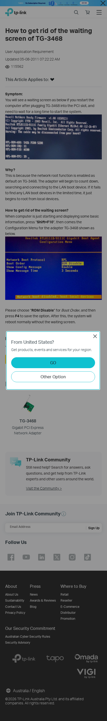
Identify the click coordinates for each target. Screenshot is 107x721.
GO (53, 362)
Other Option (53, 376)
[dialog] (53, 360)
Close (95, 336)
